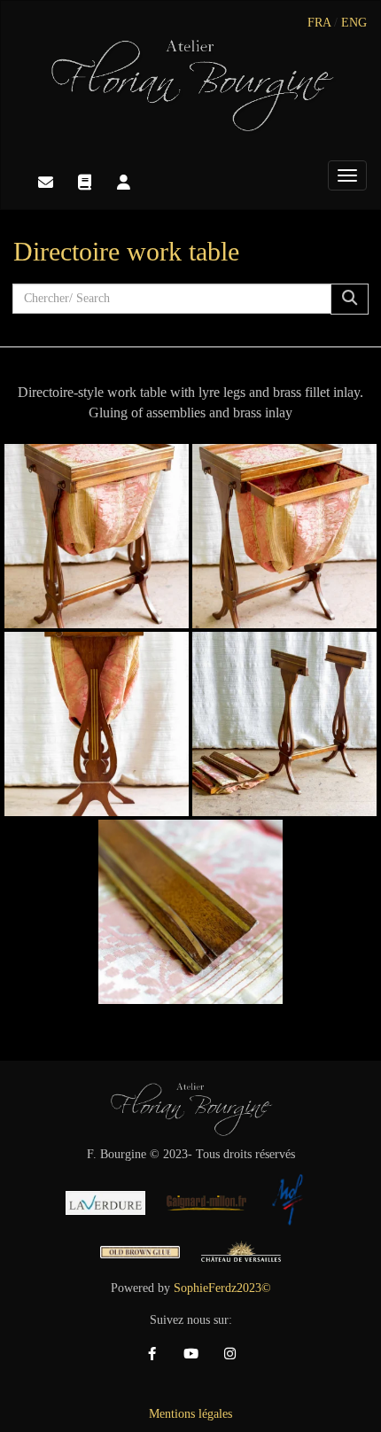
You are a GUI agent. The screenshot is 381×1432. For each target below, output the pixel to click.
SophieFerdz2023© (222, 1288)
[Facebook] (151, 1354)
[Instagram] (229, 1354)
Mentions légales (190, 1413)
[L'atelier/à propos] (123, 182)
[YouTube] (190, 1354)
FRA (318, 22)
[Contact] (45, 182)
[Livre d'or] (84, 182)
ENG (354, 22)
